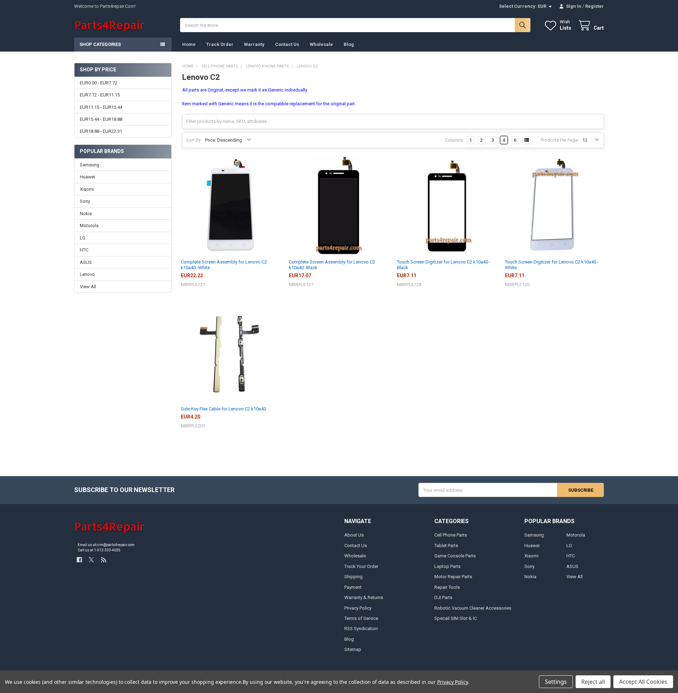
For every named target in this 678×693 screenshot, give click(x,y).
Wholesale (321, 44)
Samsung (89, 164)
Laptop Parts (447, 566)
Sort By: (194, 140)
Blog (349, 44)
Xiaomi (87, 189)
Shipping (353, 576)
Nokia (86, 213)
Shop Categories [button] (100, 44)
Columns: (454, 140)
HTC (84, 250)
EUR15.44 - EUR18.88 (101, 119)
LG (82, 238)
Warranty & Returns (363, 597)
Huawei (87, 176)
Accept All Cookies (643, 682)
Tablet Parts (446, 545)
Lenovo (87, 274)
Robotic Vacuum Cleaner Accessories (472, 608)
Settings (556, 682)
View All (88, 286)
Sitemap (352, 649)
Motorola (89, 225)
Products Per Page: (560, 140)
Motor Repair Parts (453, 576)
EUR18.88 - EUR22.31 (101, 131)
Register (594, 6)
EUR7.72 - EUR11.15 (100, 94)
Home (189, 44)
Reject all (593, 682)
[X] (91, 560)
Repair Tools (447, 587)
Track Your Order (361, 566)
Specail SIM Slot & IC (455, 618)
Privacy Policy (357, 608)
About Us (354, 535)
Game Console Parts (455, 555)
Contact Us (287, 44)
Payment (353, 587)
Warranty (254, 44)
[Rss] (104, 560)
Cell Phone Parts (450, 535)
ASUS (86, 262)
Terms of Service (361, 618)
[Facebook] (79, 560)
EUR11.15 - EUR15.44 (101, 107)
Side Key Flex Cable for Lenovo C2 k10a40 (223, 408)
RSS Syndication (361, 628)
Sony (85, 201)
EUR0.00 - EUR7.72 (98, 82)
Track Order (219, 44)
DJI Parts (443, 597)
